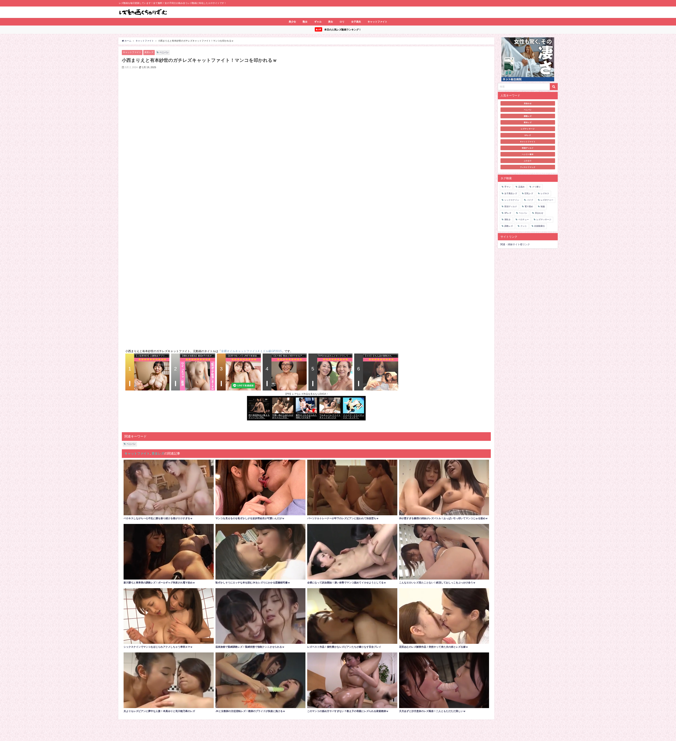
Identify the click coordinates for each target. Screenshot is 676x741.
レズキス (545, 193)
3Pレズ (527, 135)
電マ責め (529, 206)
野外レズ (528, 122)
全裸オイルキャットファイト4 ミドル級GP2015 (251, 351)
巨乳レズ (529, 193)
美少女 (292, 21)
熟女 (305, 21)
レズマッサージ (527, 129)
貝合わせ (528, 103)
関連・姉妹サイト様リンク (515, 244)
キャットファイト (377, 21)
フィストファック (528, 167)
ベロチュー (523, 219)
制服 (543, 206)
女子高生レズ (510, 193)
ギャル (318, 21)
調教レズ (528, 116)
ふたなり (528, 160)
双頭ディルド (528, 148)
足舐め (521, 187)
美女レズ (149, 52)
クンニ (523, 226)
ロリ (342, 21)
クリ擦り (536, 187)
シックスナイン (511, 200)
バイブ (530, 200)
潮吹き (507, 219)
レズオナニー (547, 200)
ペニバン (164, 52)
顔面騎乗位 (539, 226)
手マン (507, 187)
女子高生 (356, 21)
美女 (330, 21)
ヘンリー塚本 (528, 154)
